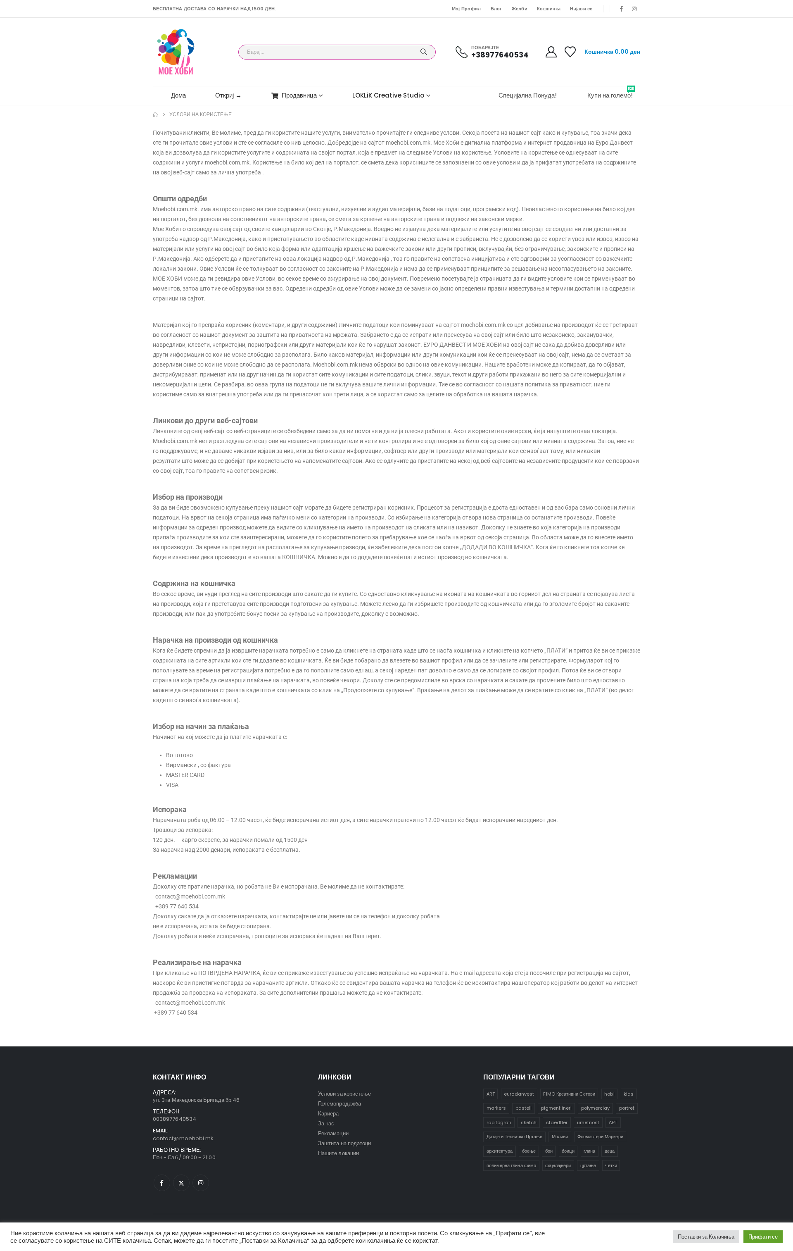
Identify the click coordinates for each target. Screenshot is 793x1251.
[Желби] (570, 51)
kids (629, 1094)
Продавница (299, 95)
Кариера (328, 1114)
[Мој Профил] (551, 51)
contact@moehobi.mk (183, 1138)
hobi (609, 1094)
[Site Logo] (176, 52)
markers (496, 1108)
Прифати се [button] (763, 1237)
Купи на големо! (610, 93)
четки (611, 1165)
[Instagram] (634, 8)
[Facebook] (621, 8)
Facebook (162, 1183)
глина (589, 1151)
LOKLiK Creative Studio (388, 95)
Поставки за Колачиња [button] (706, 1237)
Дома (178, 95)
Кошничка (548, 8)
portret (626, 1108)
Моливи (560, 1136)
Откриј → (228, 95)
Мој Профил (466, 8)
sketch (529, 1122)
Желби (519, 8)
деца (610, 1151)
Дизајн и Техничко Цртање (515, 1136)
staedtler (557, 1122)
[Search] (423, 52)
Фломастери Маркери (600, 1136)
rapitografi (499, 1122)
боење (529, 1151)
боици (568, 1151)
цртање (588, 1165)
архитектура (500, 1151)
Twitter (181, 1183)
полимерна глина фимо (511, 1165)
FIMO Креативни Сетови (569, 1094)
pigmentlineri (556, 1108)
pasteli (523, 1108)
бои (549, 1151)
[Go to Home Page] (155, 114)
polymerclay (595, 1108)
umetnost (588, 1122)
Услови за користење (344, 1094)
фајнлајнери (558, 1165)
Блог (496, 8)
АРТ (613, 1122)
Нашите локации (338, 1153)
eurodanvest (519, 1094)
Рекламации (333, 1133)
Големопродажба (339, 1104)
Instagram (200, 1183)
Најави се (581, 8)
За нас (326, 1123)
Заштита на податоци (344, 1143)
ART (491, 1094)
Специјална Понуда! (528, 95)
